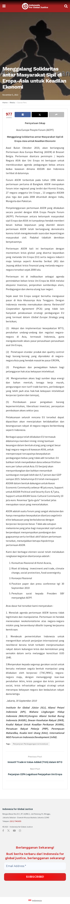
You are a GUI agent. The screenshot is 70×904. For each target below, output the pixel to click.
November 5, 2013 (10, 94)
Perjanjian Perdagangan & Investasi (30, 744)
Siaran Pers (22, 102)
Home (4, 102)
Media (12, 102)
